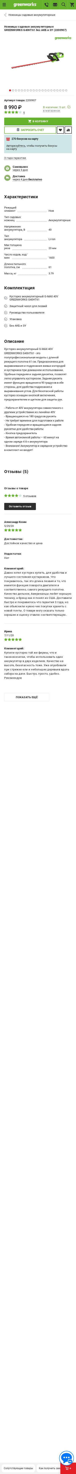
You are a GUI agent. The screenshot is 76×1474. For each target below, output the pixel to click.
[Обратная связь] (66, 1458)
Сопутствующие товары (18, 1468)
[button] (10, 90)
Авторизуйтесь (15, 145)
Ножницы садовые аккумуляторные (31, 14)
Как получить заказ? (51, 1468)
